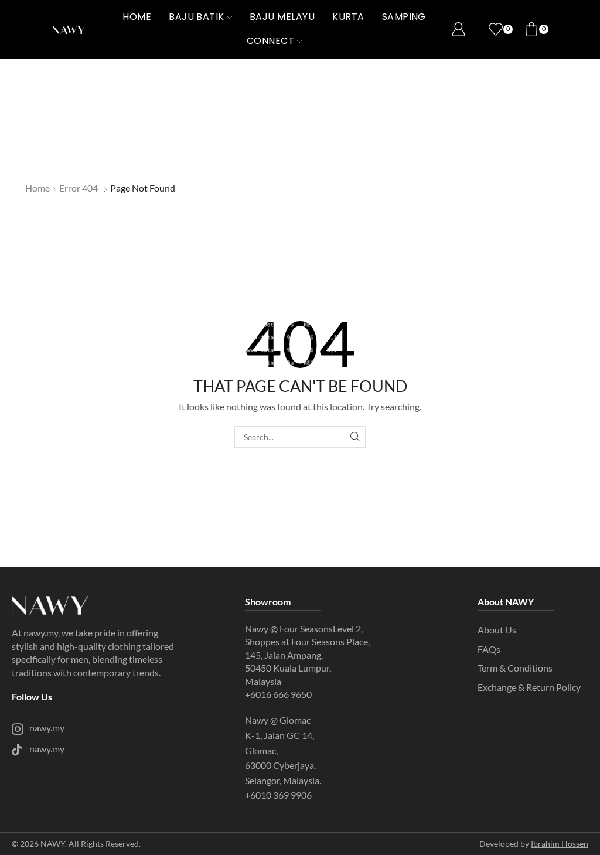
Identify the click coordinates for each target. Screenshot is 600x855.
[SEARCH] (355, 437)
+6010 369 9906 (279, 795)
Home (136, 16)
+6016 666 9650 (278, 694)
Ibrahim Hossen (559, 844)
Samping (404, 16)
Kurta (348, 16)
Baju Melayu (282, 16)
